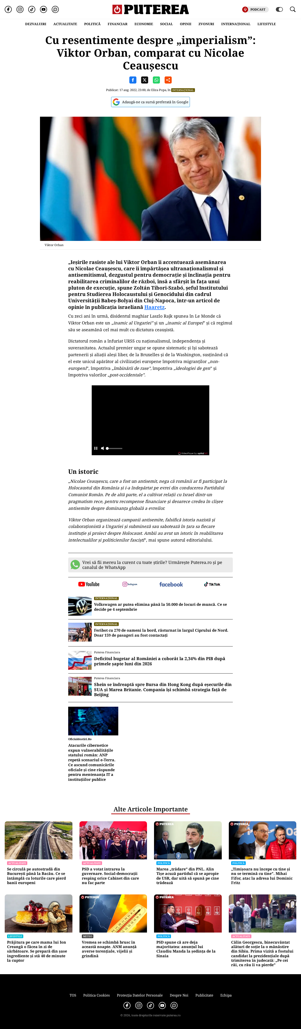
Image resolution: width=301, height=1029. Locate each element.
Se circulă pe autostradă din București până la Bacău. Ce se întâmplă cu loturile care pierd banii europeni (36, 876)
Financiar (117, 24)
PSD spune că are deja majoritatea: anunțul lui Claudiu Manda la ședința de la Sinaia (186, 949)
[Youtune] (43, 9)
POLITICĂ (92, 24)
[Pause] (96, 449)
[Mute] (102, 449)
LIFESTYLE (266, 24)
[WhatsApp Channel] (55, 9)
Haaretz (154, 307)
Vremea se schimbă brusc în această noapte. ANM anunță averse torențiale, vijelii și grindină (109, 949)
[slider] (114, 450)
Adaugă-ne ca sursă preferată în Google (155, 102)
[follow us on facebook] (171, 584)
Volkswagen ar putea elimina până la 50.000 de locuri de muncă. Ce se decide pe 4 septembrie (160, 607)
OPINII (185, 24)
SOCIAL (166, 24)
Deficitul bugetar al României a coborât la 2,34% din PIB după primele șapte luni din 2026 (159, 661)
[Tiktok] (31, 9)
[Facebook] (8, 9)
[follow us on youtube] (88, 584)
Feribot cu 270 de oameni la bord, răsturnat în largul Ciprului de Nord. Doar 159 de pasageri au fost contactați (161, 633)
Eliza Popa (158, 90)
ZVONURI (206, 24)
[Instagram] (20, 9)
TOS (73, 995)
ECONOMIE (144, 24)
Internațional (183, 90)
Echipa (226, 995)
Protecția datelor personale (140, 995)
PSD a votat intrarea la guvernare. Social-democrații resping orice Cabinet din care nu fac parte (110, 876)
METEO (87, 936)
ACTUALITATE (65, 24)
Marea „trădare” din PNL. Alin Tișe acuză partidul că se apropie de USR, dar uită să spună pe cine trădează (187, 876)
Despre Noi (179, 995)
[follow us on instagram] (129, 584)
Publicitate (204, 995)
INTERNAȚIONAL (235, 24)
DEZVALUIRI (35, 24)
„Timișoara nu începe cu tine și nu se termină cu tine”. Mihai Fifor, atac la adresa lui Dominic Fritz (262, 876)
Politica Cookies (96, 995)
